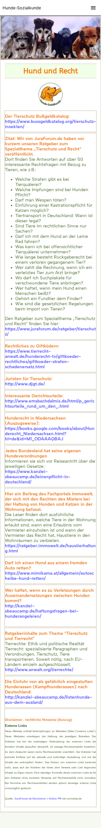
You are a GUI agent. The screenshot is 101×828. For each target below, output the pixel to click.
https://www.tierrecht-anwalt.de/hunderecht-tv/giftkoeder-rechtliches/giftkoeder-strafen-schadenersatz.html (43, 359)
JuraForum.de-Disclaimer (30, 798)
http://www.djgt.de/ (25, 383)
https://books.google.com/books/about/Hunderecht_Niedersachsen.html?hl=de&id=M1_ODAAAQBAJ (50, 433)
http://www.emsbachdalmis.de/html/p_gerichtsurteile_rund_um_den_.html (50, 403)
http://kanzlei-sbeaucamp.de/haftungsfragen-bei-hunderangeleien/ (41, 611)
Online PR (55, 798)
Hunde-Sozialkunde (22, 7)
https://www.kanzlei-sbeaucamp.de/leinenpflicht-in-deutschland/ (37, 476)
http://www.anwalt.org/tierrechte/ (39, 669)
